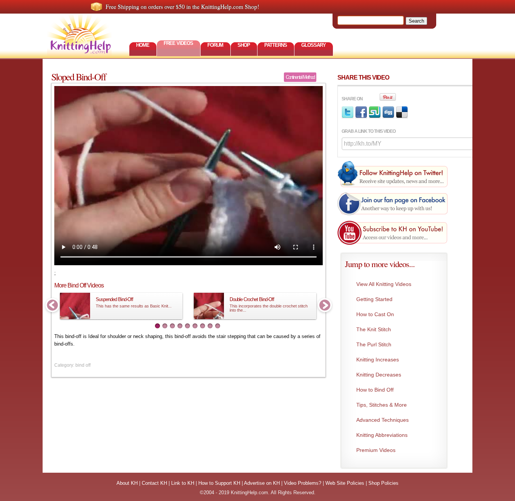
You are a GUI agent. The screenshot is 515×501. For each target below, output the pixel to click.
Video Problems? (302, 483)
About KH (127, 483)
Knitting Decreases (378, 375)
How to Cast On (375, 314)
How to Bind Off (375, 390)
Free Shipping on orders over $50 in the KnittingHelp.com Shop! (182, 6)
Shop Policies (383, 483)
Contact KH (154, 483)
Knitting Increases (377, 360)
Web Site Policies (344, 483)
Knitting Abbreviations (382, 435)
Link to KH (182, 483)
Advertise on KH (262, 483)
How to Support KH (219, 483)
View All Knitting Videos (383, 284)
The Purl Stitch (373, 344)
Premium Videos (375, 450)
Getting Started (374, 299)
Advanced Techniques (382, 420)
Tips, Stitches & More (381, 405)
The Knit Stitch (373, 329)
